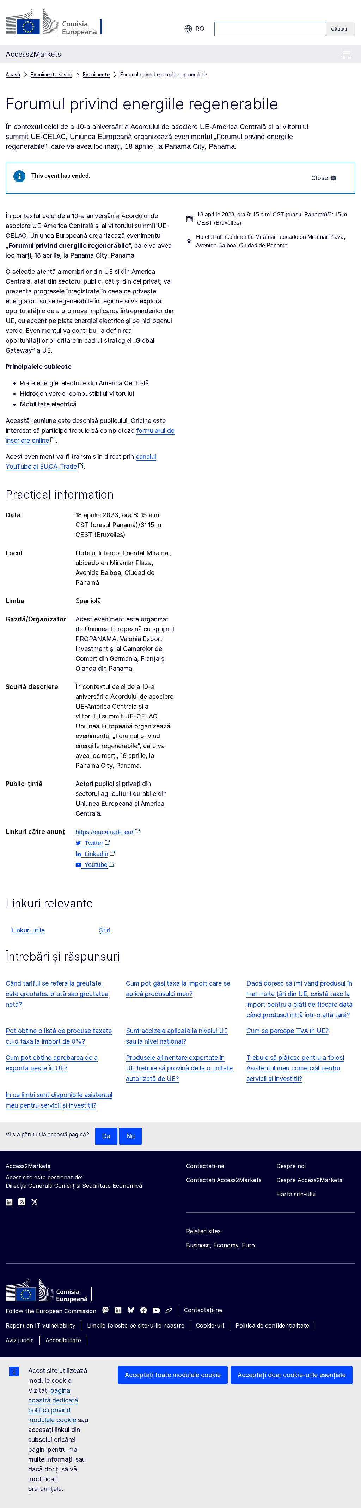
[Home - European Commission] (57, 1291)
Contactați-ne (203, 1309)
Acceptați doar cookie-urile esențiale (291, 1375)
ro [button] (199, 28)
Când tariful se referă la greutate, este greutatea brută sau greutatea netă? (57, 994)
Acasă (13, 74)
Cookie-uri (210, 1325)
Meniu (347, 57)
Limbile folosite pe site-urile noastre (135, 1325)
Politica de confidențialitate (272, 1325)
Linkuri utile (28, 930)
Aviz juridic (20, 1340)
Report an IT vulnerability (40, 1325)
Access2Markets (28, 1166)
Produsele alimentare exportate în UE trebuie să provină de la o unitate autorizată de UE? (179, 1068)
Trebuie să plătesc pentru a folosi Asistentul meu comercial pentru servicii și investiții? (295, 1068)
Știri (104, 930)
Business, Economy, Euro (220, 1245)
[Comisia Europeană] (63, 22)
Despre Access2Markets (309, 1180)
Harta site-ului (296, 1194)
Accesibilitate (63, 1340)
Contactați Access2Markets (224, 1180)
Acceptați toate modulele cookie (173, 1375)
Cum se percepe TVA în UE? (287, 1030)
